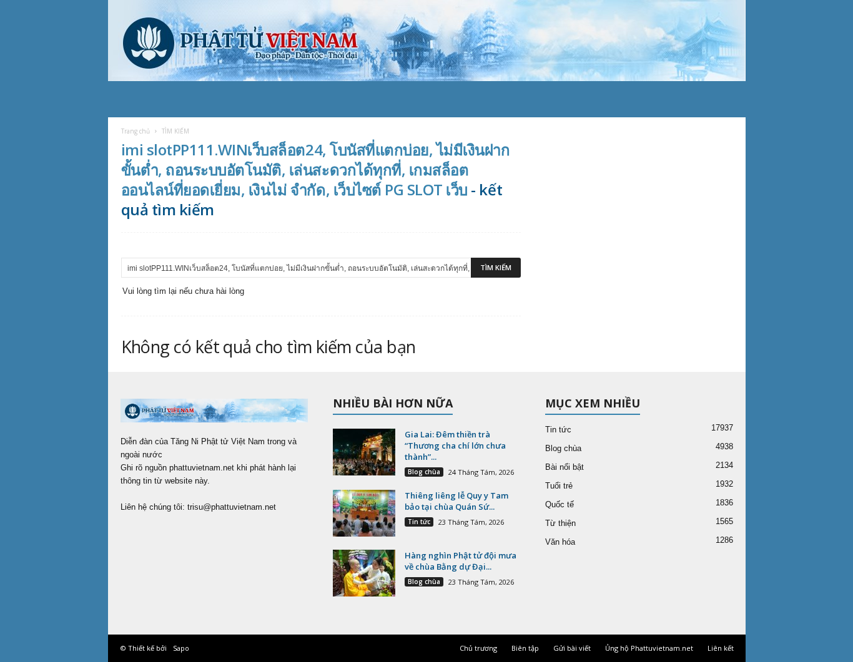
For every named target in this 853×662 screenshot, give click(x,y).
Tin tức (419, 521)
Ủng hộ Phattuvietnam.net (649, 648)
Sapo (181, 648)
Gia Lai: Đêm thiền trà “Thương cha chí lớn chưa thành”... (455, 445)
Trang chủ (135, 131)
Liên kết (721, 648)
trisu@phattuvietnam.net (231, 507)
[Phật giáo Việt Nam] (427, 40)
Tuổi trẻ (559, 485)
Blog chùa (424, 471)
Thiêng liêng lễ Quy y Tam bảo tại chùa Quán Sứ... (456, 501)
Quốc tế (559, 504)
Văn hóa (560, 542)
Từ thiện (560, 523)
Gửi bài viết (572, 648)
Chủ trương (478, 648)
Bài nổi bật (564, 467)
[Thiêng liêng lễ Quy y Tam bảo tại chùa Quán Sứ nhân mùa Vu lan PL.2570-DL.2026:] (364, 513)
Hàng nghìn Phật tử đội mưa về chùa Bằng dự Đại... (460, 561)
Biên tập (525, 648)
